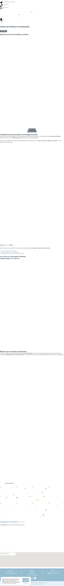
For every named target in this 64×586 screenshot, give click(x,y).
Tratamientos (3, 14)
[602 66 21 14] (1, 8)
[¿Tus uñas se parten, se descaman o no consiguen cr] (24, 494)
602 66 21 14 (5, 7)
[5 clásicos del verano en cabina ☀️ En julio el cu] (56, 510)
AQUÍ (8, 581)
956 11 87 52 (5, 4)
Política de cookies (34, 582)
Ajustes (15, 583)
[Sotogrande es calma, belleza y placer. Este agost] (24, 510)
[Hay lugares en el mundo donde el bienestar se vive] (40, 494)
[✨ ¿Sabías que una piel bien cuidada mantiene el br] (40, 510)
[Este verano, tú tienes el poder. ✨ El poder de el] (7, 494)
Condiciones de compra (43, 582)
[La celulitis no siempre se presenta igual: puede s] (7, 510)
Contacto (15, 14)
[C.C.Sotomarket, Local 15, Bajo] (1, 2)
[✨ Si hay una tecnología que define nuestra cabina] (56, 494)
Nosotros (9, 14)
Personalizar (26, 583)
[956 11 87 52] (1, 5)
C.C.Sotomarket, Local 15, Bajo (9, 1)
